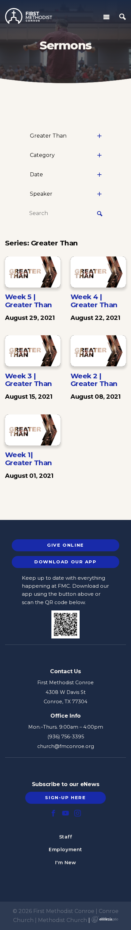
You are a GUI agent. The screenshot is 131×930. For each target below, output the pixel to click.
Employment (65, 850)
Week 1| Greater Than (28, 458)
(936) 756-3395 (65, 737)
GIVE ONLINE (65, 545)
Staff (65, 837)
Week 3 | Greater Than (28, 380)
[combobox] (65, 136)
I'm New (65, 863)
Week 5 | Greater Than (28, 301)
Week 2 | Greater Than (94, 380)
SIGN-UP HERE (65, 797)
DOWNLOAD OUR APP (65, 561)
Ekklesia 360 (104, 919)
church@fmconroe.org (65, 746)
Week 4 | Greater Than (94, 301)
